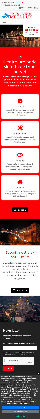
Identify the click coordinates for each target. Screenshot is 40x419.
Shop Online (21, 290)
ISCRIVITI (8, 368)
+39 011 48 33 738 (10, 2)
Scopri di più (20, 209)
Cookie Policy (20, 416)
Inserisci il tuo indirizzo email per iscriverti (19, 343)
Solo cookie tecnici (20, 412)
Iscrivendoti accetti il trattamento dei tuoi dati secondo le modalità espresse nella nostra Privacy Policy (18, 353)
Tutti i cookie (20, 407)
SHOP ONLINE (27, 7)
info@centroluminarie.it (11, 5)
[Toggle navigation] (4, 22)
